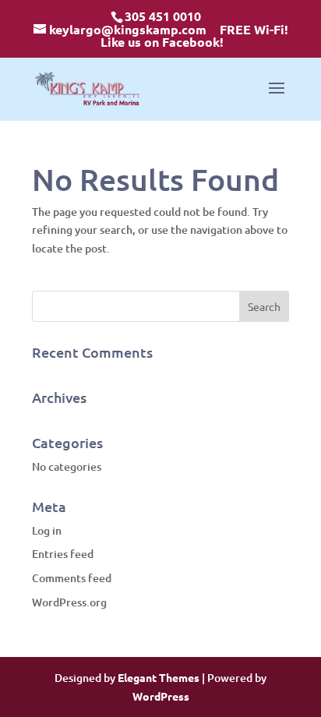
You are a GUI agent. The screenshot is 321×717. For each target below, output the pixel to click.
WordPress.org (69, 602)
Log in (47, 530)
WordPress (160, 696)
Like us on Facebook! (162, 42)
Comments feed (71, 577)
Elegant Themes (158, 677)
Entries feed (62, 553)
